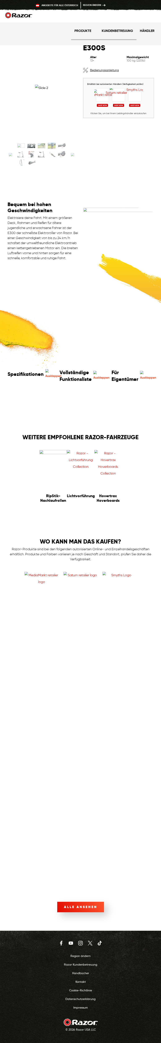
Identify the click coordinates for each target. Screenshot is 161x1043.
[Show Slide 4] (52, 146)
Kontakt (80, 982)
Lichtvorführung (81, 495)
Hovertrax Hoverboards (108, 498)
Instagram (80, 943)
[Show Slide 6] (21, 154)
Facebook (61, 943)
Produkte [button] (82, 31)
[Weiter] (72, 155)
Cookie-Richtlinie (80, 990)
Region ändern (92, 5)
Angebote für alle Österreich (59, 5)
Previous (11, 477)
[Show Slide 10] (62, 154)
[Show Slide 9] (52, 154)
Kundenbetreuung (117, 31)
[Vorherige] (10, 155)
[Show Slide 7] (31, 154)
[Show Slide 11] (21, 162)
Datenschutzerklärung (80, 999)
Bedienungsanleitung (104, 70)
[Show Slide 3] (41, 146)
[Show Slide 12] (31, 162)
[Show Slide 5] (62, 146)
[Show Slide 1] (21, 146)
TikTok (99, 943)
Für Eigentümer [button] (125, 375)
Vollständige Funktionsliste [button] (76, 375)
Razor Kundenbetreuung (80, 964)
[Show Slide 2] (31, 146)
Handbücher (80, 973)
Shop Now (102, 105)
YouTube (71, 943)
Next (149, 477)
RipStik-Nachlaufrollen (53, 498)
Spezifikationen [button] (26, 374)
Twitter (90, 943)
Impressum (80, 1007)
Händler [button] (147, 31)
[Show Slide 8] (41, 154)
